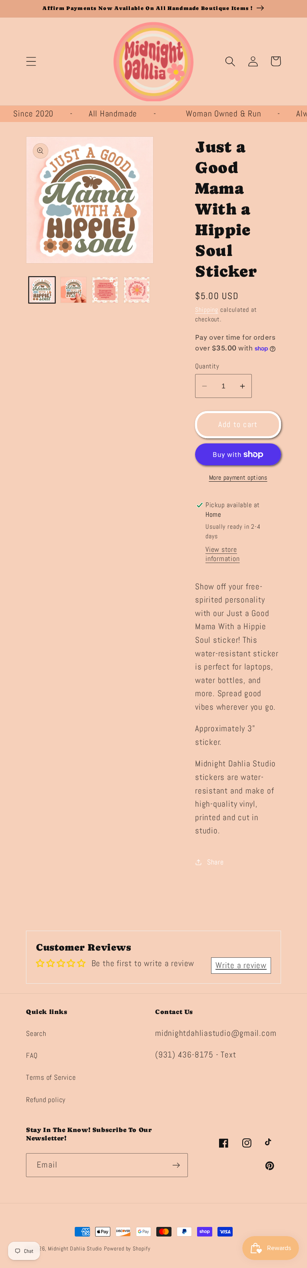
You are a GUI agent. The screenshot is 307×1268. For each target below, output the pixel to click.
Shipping (206, 310)
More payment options (238, 478)
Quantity (207, 366)
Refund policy (46, 1099)
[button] (31, 61)
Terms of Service (51, 1077)
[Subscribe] (176, 1165)
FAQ (32, 1055)
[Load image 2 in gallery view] (73, 290)
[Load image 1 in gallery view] (42, 290)
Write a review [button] (241, 965)
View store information (222, 554)
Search (36, 1033)
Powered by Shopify (127, 1248)
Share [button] (215, 861)
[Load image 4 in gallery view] (137, 290)
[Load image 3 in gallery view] (105, 290)
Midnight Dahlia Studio (75, 1248)
